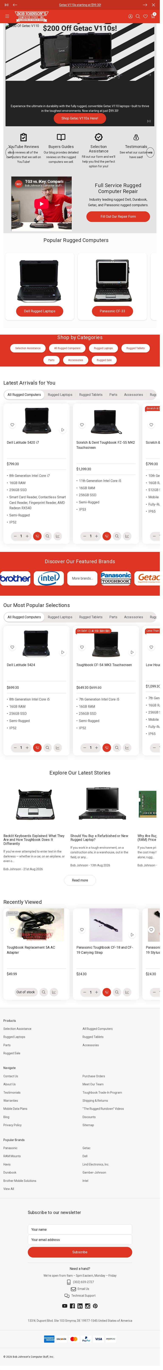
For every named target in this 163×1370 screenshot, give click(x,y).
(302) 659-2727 (83, 1282)
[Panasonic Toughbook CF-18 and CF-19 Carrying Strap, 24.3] (106, 925)
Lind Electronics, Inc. (96, 1164)
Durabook (9, 1172)
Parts (51, 5)
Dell (85, 1156)
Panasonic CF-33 (112, 311)
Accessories (91, 1045)
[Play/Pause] (6, 5)
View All (8, 1189)
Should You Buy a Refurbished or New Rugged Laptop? (99, 838)
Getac (86, 1148)
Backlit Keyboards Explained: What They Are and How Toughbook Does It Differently (34, 840)
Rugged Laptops (14, 1037)
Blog (6, 1117)
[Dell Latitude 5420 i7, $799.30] (36, 420)
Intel (85, 1180)
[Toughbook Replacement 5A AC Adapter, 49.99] (36, 925)
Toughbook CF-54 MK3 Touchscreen (104, 665)
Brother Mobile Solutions (19, 1180)
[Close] (153, 5)
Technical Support (83, 1295)
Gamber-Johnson (94, 1172)
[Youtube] (64, 1306)
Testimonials (12, 1092)
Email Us (83, 1288)
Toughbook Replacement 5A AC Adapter (31, 950)
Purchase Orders (94, 1076)
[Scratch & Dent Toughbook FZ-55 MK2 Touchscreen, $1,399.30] (106, 420)
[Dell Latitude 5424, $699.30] (36, 642)
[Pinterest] (95, 1306)
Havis (7, 1164)
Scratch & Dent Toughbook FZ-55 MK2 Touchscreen (105, 444)
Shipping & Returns (95, 1100)
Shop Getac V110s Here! (80, 119)
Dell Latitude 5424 (21, 665)
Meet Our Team (93, 1084)
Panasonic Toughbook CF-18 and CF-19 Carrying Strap (104, 950)
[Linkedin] (80, 1306)
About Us (9, 1084)
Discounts (89, 1117)
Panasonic (10, 1148)
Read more (80, 880)
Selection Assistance (17, 1028)
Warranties (10, 1100)
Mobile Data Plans (15, 1108)
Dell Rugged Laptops (39, 311)
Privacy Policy (12, 1125)
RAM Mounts (12, 1156)
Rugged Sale (11, 1053)
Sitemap (88, 1125)
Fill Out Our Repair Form (118, 217)
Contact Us (10, 1076)
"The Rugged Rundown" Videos (103, 1108)
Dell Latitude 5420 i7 (23, 442)
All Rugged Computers (98, 1028)
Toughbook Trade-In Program (102, 1092)
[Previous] (15, 5)
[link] (80, 74)
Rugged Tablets (93, 1037)
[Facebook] (72, 1306)
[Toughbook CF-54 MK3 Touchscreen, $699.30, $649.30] (106, 642)
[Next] (145, 5)
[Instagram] (87, 1306)
